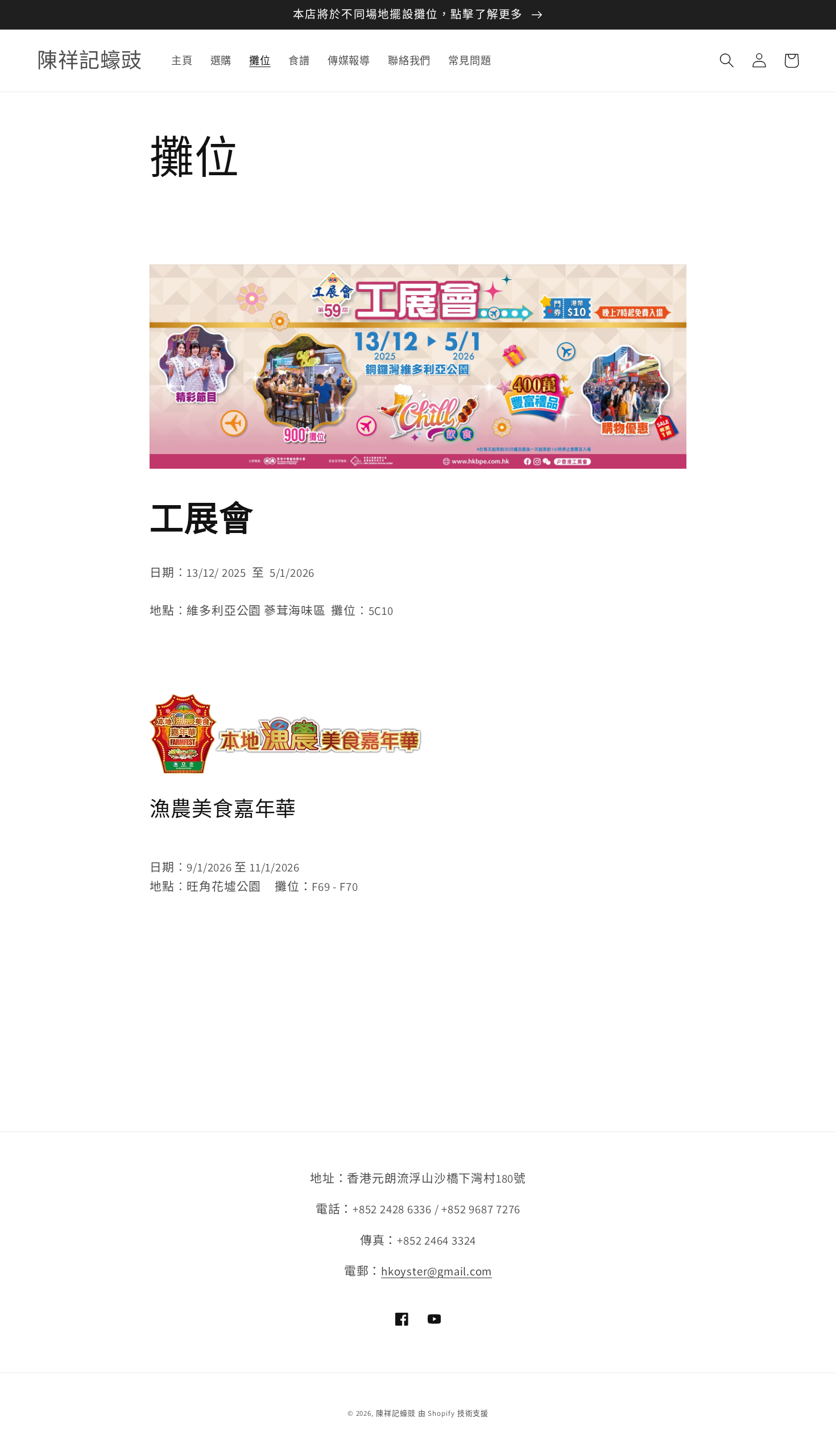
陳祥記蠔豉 (396, 1413)
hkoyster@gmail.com (436, 1271)
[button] (726, 60)
